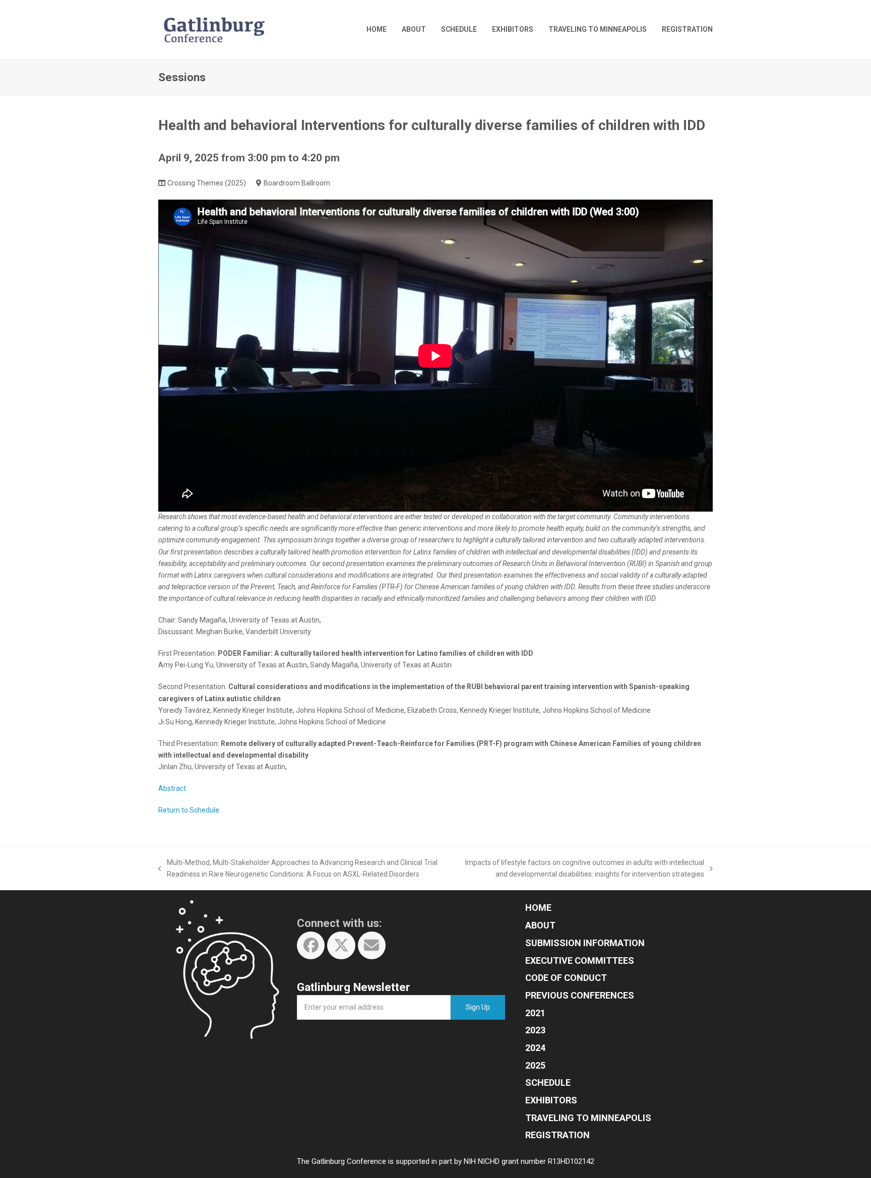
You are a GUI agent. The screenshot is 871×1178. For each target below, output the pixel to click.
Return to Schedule (188, 810)
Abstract (172, 788)
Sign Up (478, 1007)
